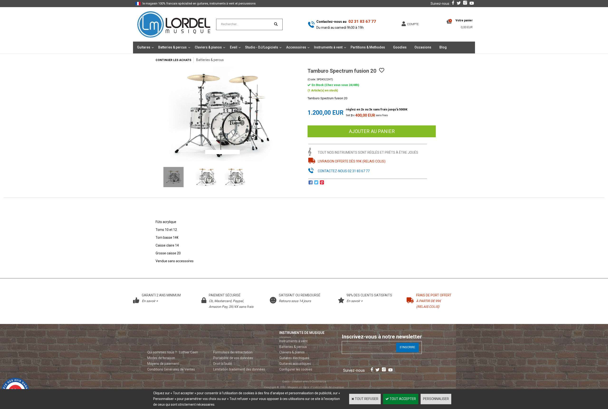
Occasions (422, 47)
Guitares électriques (294, 358)
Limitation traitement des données (239, 369)
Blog (443, 47)
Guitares (143, 47)
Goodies (400, 47)
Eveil (233, 47)
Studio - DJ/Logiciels (261, 47)
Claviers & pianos (208, 47)
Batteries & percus (172, 47)
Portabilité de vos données (233, 358)
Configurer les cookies (295, 369)
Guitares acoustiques (295, 364)
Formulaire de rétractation (232, 352)
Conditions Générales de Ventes (171, 369)
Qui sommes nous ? (162, 352)
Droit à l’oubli (222, 364)
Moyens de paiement (163, 364)
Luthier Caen (188, 352)
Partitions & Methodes (368, 47)
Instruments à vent (328, 47)
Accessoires (296, 47)
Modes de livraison (161, 358)
